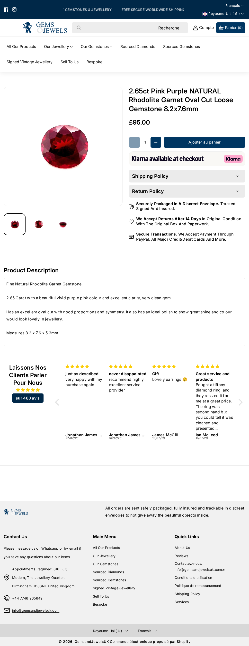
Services (182, 602)
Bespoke (100, 604)
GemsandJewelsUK (92, 641)
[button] (58, 46)
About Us (182, 548)
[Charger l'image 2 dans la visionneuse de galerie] (39, 224)
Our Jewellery (104, 556)
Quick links (187, 536)
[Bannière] (187, 158)
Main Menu (104, 536)
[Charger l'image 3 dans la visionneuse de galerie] (63, 224)
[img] (28, 389)
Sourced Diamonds (108, 572)
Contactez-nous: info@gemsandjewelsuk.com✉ (200, 566)
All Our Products (106, 548)
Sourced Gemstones (109, 580)
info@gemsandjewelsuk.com (35, 610)
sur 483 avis (28, 398)
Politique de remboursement (198, 585)
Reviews (181, 556)
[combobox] (115, 27)
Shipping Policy (187, 594)
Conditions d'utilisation (193, 577)
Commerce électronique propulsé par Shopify (150, 641)
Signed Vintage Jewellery (114, 588)
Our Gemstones (105, 564)
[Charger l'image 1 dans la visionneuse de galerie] (15, 224)
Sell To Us (101, 596)
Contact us (15, 536)
